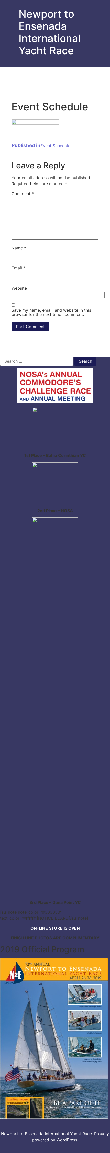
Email (18, 268)
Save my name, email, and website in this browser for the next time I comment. (51, 312)
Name (19, 248)
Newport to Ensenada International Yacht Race (50, 32)
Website (19, 288)
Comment (23, 194)
